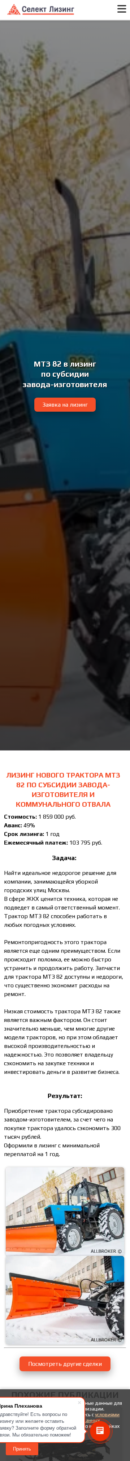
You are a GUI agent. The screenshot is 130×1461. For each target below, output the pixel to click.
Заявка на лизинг (65, 404)
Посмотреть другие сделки (65, 1363)
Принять (22, 1449)
